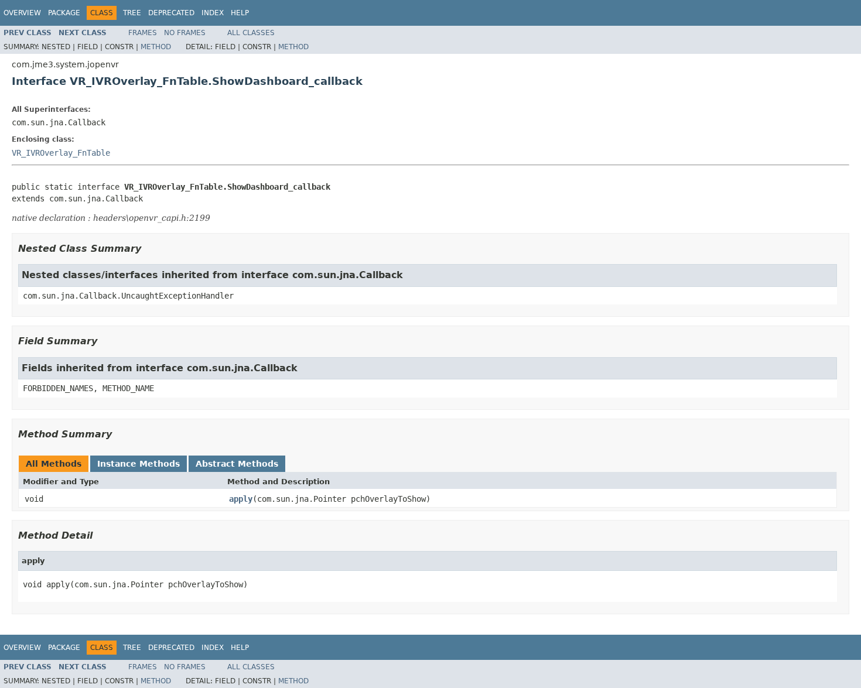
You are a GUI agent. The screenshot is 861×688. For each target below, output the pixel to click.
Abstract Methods (237, 463)
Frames (142, 33)
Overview (22, 13)
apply (240, 499)
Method (156, 47)
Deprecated (171, 13)
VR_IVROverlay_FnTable (61, 153)
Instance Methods (138, 463)
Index (212, 13)
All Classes (251, 33)
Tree (132, 13)
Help (240, 13)
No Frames (185, 33)
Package (64, 13)
